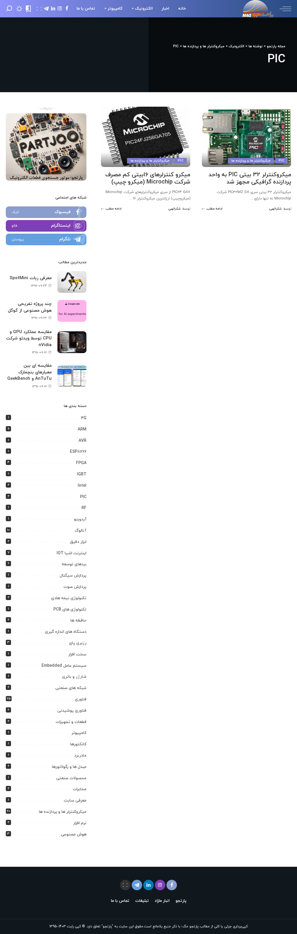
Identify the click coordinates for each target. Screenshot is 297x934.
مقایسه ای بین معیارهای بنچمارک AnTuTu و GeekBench (29, 372)
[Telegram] (46, 239)
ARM (82, 429)
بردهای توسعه (74, 564)
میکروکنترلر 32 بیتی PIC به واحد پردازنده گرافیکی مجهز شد (250, 178)
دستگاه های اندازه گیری (65, 632)
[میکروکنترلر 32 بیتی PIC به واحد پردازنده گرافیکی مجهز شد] (246, 137)
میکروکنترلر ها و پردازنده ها (250, 160)
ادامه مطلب (214, 208)
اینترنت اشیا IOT (71, 553)
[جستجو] (9, 8)
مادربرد (80, 755)
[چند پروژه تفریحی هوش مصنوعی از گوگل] (71, 311)
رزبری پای (77, 643)
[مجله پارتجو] (258, 8)
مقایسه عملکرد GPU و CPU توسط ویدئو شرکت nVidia (29, 338)
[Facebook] (46, 212)
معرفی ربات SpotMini (31, 278)
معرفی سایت (75, 800)
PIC (281, 160)
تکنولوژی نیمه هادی (68, 598)
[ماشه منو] (282, 8)
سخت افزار (77, 654)
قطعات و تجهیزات (71, 722)
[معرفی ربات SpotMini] (71, 282)
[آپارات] (39, 8)
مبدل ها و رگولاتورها (69, 767)
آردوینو (80, 519)
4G (83, 418)
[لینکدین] (53, 8)
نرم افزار (79, 823)
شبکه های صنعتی (70, 688)
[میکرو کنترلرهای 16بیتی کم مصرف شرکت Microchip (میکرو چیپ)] (145, 137)
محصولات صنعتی (71, 778)
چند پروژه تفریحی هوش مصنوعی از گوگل (30, 307)
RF (84, 508)
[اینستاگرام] (59, 8)
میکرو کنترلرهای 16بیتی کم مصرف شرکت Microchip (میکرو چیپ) (147, 178)
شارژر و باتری (74, 676)
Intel (82, 485)
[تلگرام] (46, 8)
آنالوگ (80, 530)
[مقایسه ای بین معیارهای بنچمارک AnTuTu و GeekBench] (71, 376)
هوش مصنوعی (73, 834)
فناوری (80, 699)
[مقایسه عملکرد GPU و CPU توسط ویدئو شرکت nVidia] (71, 342)
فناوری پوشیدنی (71, 710)
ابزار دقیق (78, 542)
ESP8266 (78, 452)
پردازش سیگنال (73, 575)
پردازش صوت (75, 587)
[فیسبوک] (66, 8)
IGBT (81, 474)
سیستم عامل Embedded (63, 665)
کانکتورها (78, 744)
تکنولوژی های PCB (69, 609)
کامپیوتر (78, 733)
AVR (82, 441)
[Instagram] (46, 226)
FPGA (81, 463)
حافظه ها (78, 620)
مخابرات (79, 789)
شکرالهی (275, 208)
